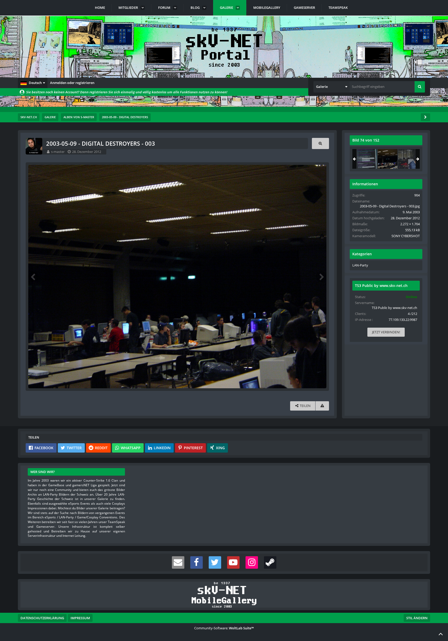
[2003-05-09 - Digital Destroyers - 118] (408, 159)
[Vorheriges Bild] (33, 276)
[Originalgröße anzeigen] (320, 143)
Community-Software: (224, 628)
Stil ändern (417, 618)
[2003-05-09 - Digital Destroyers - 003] (387, 159)
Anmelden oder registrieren (72, 82)
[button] (32, 83)
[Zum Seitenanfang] (440, 633)
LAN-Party (360, 265)
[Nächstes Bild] (321, 276)
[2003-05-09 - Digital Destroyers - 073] (367, 159)
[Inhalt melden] (322, 405)
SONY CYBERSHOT (405, 236)
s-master (58, 151)
